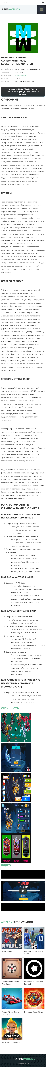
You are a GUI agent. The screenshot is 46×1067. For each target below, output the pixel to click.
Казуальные (20, 75)
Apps (11, 9)
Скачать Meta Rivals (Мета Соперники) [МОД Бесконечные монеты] (23, 92)
